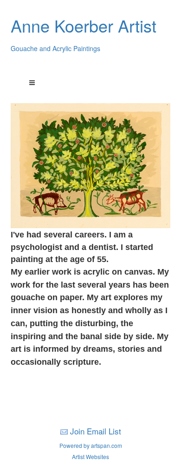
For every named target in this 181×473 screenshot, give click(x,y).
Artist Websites (90, 456)
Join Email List (95, 431)
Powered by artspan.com (90, 445)
